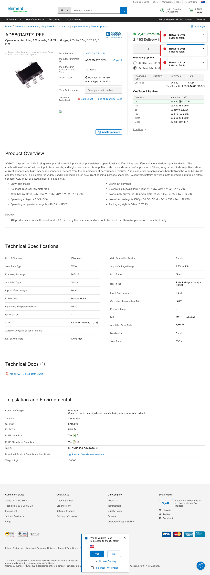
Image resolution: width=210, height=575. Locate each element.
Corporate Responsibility (121, 521)
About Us (113, 500)
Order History (63, 505)
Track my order (64, 500)
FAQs (8, 521)
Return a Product (65, 511)
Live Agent (11, 511)
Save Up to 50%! (141, 2)
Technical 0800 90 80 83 (19, 505)
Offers (155, 2)
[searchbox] (95, 10)
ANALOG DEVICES (95, 53)
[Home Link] (17, 10)
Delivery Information (67, 516)
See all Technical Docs (110, 98)
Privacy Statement (14, 548)
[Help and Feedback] (201, 566)
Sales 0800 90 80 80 (16, 500)
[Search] (123, 10)
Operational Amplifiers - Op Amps (90, 26)
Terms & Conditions (68, 548)
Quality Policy (115, 511)
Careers (112, 516)
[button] (13, 19)
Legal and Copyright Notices (40, 548)
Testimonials (114, 505)
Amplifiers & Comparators (55, 26)
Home (8, 26)
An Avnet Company (15, 560)
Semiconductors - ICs (26, 26)
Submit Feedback (14, 516)
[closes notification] (203, 7)
